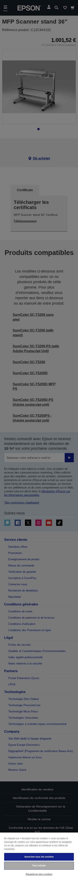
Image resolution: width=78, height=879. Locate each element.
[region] (39, 855)
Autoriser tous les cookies (39, 856)
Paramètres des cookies (39, 874)
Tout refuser (39, 865)
